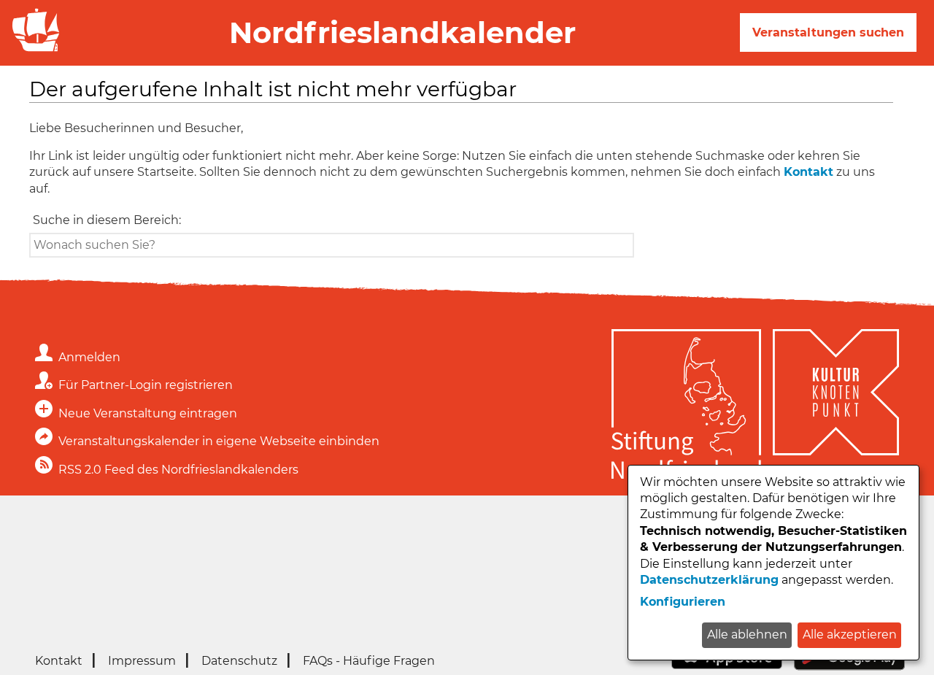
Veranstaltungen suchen (828, 32)
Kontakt (808, 172)
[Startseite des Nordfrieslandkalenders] (33, 50)
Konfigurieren (682, 602)
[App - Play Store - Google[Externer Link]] (849, 667)
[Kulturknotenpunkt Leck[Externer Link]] (836, 406)
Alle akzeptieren (850, 634)
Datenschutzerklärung (709, 580)
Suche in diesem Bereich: (107, 220)
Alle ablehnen (747, 634)
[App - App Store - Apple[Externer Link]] (726, 666)
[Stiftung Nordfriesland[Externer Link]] (686, 406)
